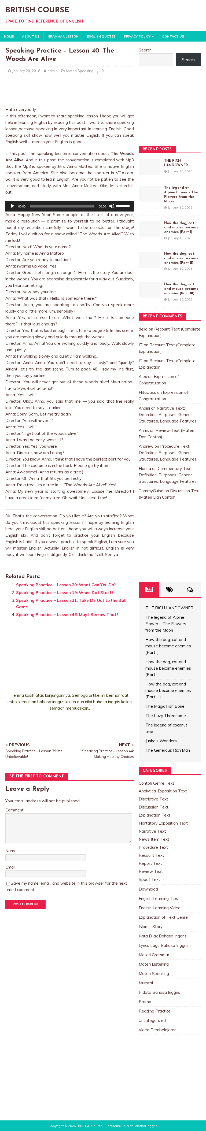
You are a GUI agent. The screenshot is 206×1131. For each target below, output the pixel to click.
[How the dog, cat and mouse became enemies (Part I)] (149, 233)
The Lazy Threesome (165, 715)
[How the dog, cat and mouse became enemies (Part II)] (149, 264)
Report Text (150, 863)
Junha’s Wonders (161, 740)
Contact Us (173, 36)
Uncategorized (152, 1020)
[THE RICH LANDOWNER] (149, 171)
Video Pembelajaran (157, 1029)
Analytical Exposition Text (163, 790)
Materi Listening (154, 964)
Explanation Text (154, 815)
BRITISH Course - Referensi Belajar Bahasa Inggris (117, 1126)
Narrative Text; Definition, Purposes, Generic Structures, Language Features (168, 415)
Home (9, 36)
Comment (14, 810)
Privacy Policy (137, 36)
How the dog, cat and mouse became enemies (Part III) (181, 289)
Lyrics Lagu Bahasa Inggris (164, 945)
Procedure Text (153, 847)
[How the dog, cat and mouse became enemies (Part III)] (149, 295)
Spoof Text (149, 879)
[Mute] (112, 206)
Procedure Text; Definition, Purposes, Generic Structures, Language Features (168, 453)
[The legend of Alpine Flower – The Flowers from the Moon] (149, 198)
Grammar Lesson (63, 36)
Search (145, 50)
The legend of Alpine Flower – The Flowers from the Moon (165, 624)
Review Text (151, 871)
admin (52, 71)
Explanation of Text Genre (163, 917)
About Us (30, 36)
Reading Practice (155, 1011)
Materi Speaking (79, 71)
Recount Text (151, 855)
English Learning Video (160, 907)
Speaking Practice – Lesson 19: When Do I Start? (64, 592)
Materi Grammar (154, 954)
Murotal (146, 982)
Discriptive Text (153, 799)
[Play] (12, 206)
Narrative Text (152, 831)
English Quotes (101, 36)
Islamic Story (151, 926)
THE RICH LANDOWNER (169, 607)
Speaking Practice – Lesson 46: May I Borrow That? (67, 614)
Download (148, 889)
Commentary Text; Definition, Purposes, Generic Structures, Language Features (168, 475)
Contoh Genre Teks (157, 783)
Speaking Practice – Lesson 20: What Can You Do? (66, 584)
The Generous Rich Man (167, 750)
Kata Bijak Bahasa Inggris (163, 936)
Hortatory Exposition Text (163, 823)
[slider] (123, 205)
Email (10, 867)
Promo (145, 1001)
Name (11, 850)
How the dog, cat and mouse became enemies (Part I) (181, 227)
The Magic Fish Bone (165, 706)
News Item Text (154, 839)
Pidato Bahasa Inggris (159, 992)
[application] (69, 206)
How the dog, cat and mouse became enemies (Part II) (181, 258)
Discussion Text (153, 807)
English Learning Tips (158, 898)
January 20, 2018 (26, 71)
